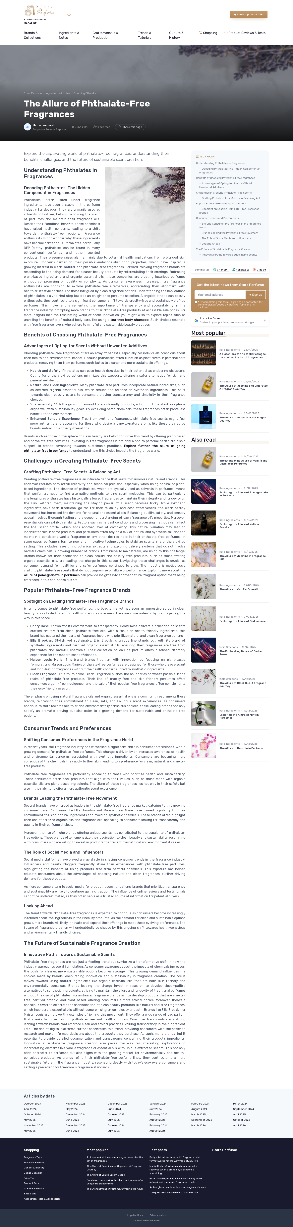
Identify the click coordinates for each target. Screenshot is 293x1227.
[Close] (218, 603)
